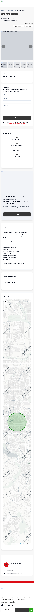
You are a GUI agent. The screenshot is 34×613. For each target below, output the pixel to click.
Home (3, 10)
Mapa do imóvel (9, 297)
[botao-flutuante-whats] (31, 610)
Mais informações (9, 277)
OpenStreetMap (21, 543)
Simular (17, 214)
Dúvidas (7, 609)
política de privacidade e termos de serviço (15, 123)
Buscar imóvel (10, 10)
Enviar (17, 118)
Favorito (29, 26)
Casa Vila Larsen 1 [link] (21, 10)
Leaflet (14, 543)
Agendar (22, 609)
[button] (3, 46)
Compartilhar (19, 26)
